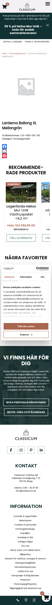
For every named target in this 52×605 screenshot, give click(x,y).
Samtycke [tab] (9, 276)
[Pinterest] (4, 155)
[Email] (4, 151)
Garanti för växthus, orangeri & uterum (25, 558)
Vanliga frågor (25, 541)
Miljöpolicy (25, 554)
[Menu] (47, 4)
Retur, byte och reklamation (25, 550)
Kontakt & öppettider (25, 516)
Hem (4, 53)
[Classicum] (27, 6)
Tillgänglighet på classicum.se (25, 588)
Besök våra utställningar (26, 412)
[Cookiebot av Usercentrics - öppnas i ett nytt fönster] (37, 269)
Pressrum (25, 579)
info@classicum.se (26, 490)
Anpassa (24, 334)
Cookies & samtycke (25, 524)
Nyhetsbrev (25, 520)
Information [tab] (26, 276)
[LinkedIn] (41, 450)
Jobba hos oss (25, 571)
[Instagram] (21, 450)
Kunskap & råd (25, 537)
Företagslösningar (25, 528)
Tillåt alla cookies (26, 326)
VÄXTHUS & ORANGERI (12, 42)
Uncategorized (17, 53)
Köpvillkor (25, 533)
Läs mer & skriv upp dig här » (33, 18)
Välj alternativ (21, 238)
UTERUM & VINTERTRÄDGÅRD (37, 42)
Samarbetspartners (25, 567)
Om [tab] (42, 276)
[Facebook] (4, 146)
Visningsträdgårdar (25, 562)
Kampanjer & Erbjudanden (25, 575)
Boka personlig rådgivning (26, 402)
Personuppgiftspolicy (25, 583)
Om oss (25, 545)
